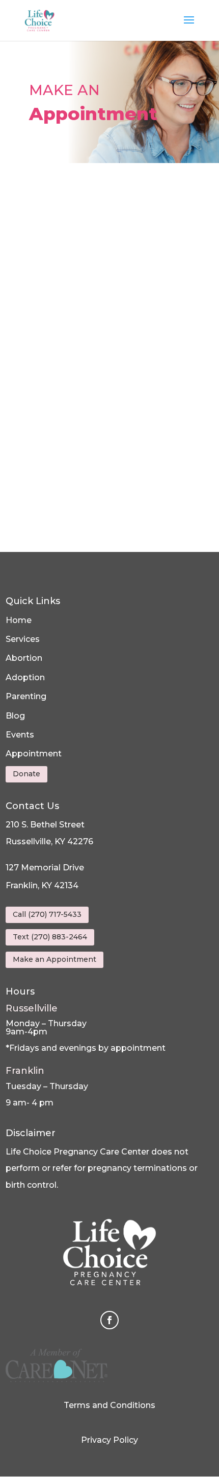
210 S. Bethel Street (45, 824)
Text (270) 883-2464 (50, 936)
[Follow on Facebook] (109, 1320)
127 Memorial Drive (45, 867)
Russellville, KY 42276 (49, 841)
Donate (26, 773)
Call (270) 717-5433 (47, 914)
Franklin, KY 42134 (42, 885)
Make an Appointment (54, 959)
